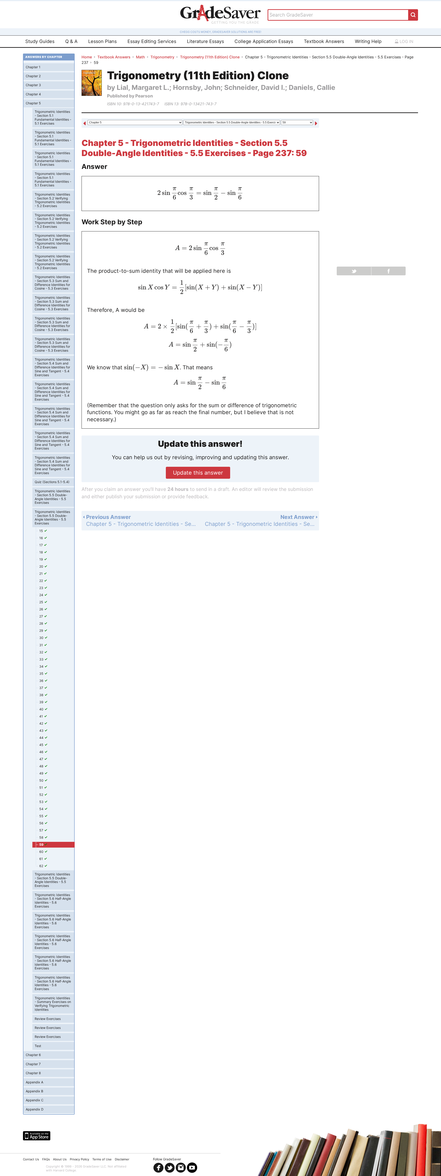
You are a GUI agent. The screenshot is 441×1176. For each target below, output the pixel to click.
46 (41, 752)
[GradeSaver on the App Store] (36, 1135)
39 (41, 702)
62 (41, 866)
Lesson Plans (102, 41)
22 (41, 581)
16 (41, 538)
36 (41, 681)
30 (41, 638)
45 (41, 745)
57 (41, 830)
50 (41, 780)
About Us (60, 1159)
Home (87, 57)
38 (41, 695)
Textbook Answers (324, 41)
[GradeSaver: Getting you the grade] (220, 15)
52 (41, 795)
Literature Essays (205, 41)
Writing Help (368, 41)
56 (41, 823)
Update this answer (198, 472)
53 (41, 802)
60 (41, 852)
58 (41, 837)
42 (41, 723)
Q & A (71, 41)
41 (41, 716)
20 (41, 566)
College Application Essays (264, 41)
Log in (406, 41)
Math (140, 57)
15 (41, 531)
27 (41, 616)
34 (41, 666)
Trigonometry (162, 57)
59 (41, 844)
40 (41, 709)
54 (41, 809)
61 (41, 859)
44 (41, 738)
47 (41, 759)
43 (41, 730)
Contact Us (31, 1159)
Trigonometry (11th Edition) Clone (210, 57)
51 (41, 787)
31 (41, 645)
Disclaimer (122, 1159)
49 (41, 773)
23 (41, 588)
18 (41, 552)
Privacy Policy (79, 1159)
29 (41, 630)
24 (41, 595)
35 (41, 673)
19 (41, 559)
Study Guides (39, 41)
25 (41, 602)
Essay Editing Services (151, 41)
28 (41, 623)
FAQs (46, 1159)
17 (41, 545)
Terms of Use (102, 1159)
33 (41, 659)
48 (41, 766)
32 (41, 652)
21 (41, 573)
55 (41, 816)
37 (41, 688)
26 (41, 609)
